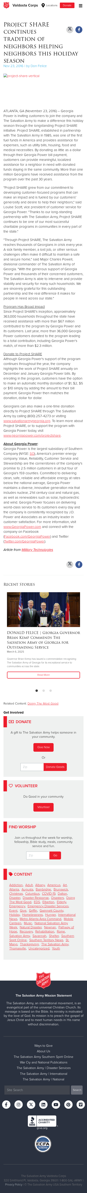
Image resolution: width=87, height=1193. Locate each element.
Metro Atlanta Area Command (40, 919)
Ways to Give (43, 1046)
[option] (43, 636)
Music (28, 923)
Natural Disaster (31, 927)
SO (32, 454)
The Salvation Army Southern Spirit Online (43, 1057)
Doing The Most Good (43, 703)
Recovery (26, 931)
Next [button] (15, 638)
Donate (67, 5)
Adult (29, 885)
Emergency (17, 906)
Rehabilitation (44, 931)
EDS (37, 902)
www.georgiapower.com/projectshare (32, 435)
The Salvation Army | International (43, 1074)
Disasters (57, 898)
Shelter (54, 936)
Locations (51, 5)
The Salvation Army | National (43, 1079)
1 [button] (36, 691)
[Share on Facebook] (78, 29)
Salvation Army (19, 936)
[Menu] (79, 5)
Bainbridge (43, 889)
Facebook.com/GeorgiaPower (27, 536)
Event (13, 911)
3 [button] (50, 691)
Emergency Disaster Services (48, 906)
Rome (61, 931)
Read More (43, 674)
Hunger (50, 915)
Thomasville (17, 948)
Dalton (62, 894)
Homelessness (32, 915)
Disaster (14, 898)
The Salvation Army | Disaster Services (44, 1068)
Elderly (61, 902)
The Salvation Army (54, 944)
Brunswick (61, 889)
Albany (40, 885)
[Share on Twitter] (69, 29)
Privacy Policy (13, 1184)
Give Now (43, 747)
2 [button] (43, 691)
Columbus (32, 894)
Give (23, 911)
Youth (56, 948)
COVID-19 (48, 894)
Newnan (50, 927)
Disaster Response (36, 898)
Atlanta (14, 889)
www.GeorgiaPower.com (22, 527)
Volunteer (43, 807)
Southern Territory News (46, 940)
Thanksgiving (29, 944)
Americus (53, 885)
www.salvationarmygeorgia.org (26, 421)
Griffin (33, 911)
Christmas (16, 894)
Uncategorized (39, 948)
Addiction (16, 885)
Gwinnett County (51, 911)
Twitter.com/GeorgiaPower (24, 541)
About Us (43, 1051)
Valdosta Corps (25, 5)
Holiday (14, 915)
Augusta (27, 889)
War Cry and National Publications (43, 1062)
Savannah (39, 936)
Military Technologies (37, 550)
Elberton (48, 902)
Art (65, 885)
